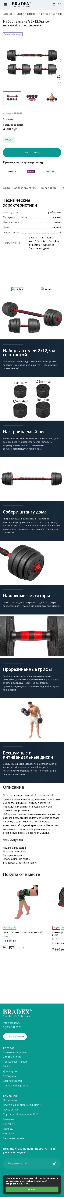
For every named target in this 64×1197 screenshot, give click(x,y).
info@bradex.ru (11, 1022)
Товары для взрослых (15, 1085)
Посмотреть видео (13, 34)
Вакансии (8, 1119)
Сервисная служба (13, 1138)
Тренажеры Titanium (15, 1061)
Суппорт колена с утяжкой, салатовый (22, 932)
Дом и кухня (10, 1071)
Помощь (8, 1128)
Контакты (9, 1124)
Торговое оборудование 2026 (20, 1114)
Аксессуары (9, 1076)
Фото (6, 188)
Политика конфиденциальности (22, 1104)
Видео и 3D (48, 188)
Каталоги (8, 1133)
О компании (10, 1100)
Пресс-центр (10, 1109)
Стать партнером (15, 1036)
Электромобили (12, 1080)
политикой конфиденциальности (26, 1182)
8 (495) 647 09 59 (12, 1027)
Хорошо (32, 1189)
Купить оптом (32, 152)
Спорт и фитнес (12, 1057)
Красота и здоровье (15, 1052)
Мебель (7, 1066)
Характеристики (25, 188)
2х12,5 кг (9, 139)
